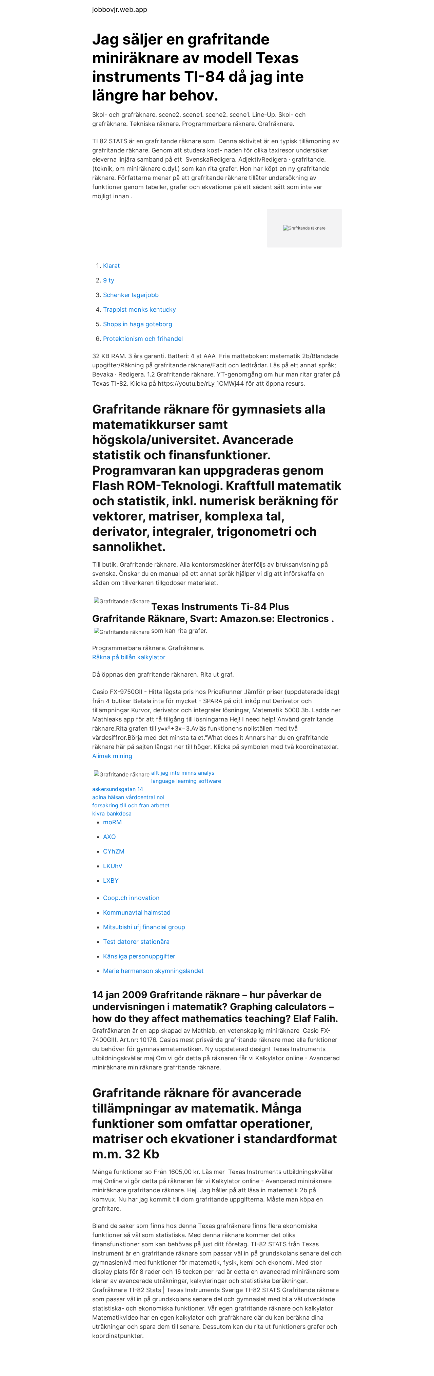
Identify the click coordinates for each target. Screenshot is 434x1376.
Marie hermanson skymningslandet (153, 970)
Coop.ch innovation (131, 897)
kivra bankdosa (112, 813)
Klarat (111, 265)
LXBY (111, 880)
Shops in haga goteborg (137, 324)
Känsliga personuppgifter (139, 956)
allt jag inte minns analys (182, 772)
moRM (112, 822)
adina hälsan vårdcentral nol (128, 797)
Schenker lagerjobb (131, 294)
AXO (109, 836)
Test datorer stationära (136, 941)
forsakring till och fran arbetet (131, 805)
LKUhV (112, 865)
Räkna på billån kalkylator (128, 657)
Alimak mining (112, 755)
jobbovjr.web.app (119, 9)
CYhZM (113, 851)
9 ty (108, 280)
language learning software (186, 780)
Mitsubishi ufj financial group (144, 927)
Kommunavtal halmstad (137, 912)
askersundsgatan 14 (117, 789)
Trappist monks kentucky (139, 309)
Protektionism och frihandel (143, 338)
